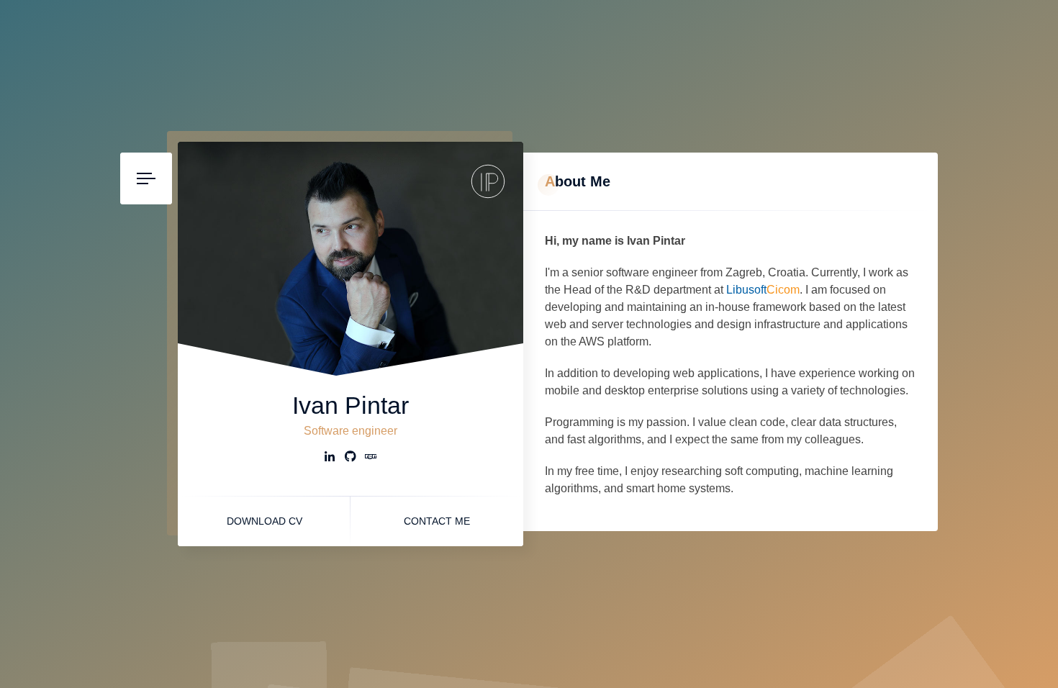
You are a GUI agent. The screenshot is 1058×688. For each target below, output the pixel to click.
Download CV (264, 521)
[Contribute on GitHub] (350, 458)
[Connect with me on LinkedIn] (330, 458)
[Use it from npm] (370, 458)
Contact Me (437, 521)
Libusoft (763, 290)
